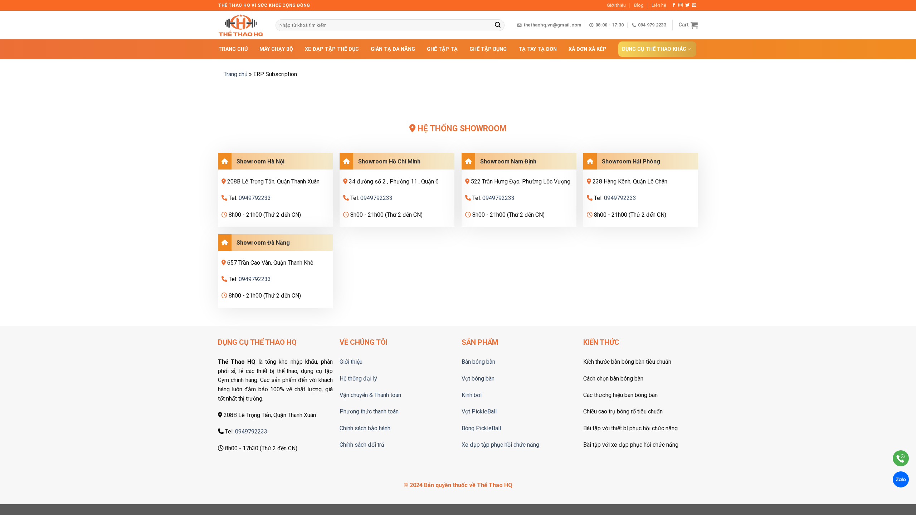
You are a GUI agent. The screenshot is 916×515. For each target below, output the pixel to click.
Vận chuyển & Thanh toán (370, 395)
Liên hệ (659, 5)
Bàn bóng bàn (478, 361)
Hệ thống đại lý (358, 378)
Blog (639, 5)
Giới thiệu (616, 5)
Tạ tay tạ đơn (537, 49)
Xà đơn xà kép (587, 49)
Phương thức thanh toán (369, 411)
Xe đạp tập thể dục (332, 49)
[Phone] (901, 459)
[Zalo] (901, 480)
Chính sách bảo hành (365, 428)
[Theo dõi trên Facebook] (674, 5)
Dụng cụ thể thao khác (654, 49)
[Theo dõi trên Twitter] (687, 5)
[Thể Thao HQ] (241, 25)
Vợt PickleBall (479, 411)
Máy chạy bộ (276, 49)
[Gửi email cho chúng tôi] (694, 5)
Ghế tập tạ (442, 49)
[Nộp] (498, 25)
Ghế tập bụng (488, 49)
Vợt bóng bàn (478, 378)
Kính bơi (472, 395)
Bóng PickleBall (481, 428)
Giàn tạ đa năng (393, 49)
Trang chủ (233, 49)
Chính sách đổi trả (362, 444)
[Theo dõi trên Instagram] (680, 5)
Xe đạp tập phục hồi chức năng (500, 444)
